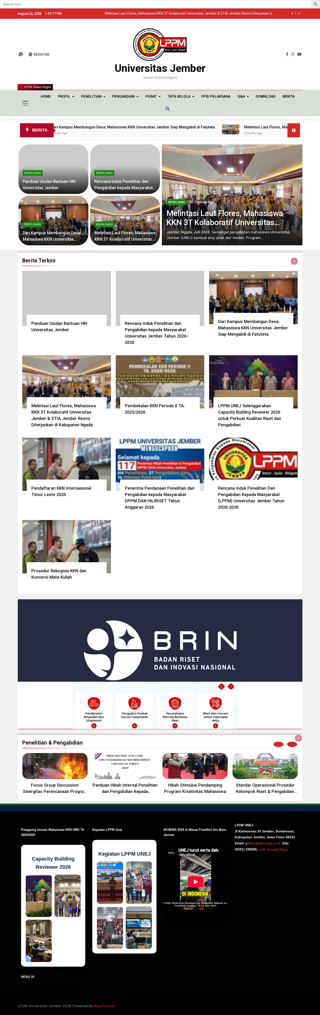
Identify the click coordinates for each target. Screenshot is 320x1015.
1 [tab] (278, 744)
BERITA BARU (176, 213)
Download (265, 96)
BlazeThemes (104, 1006)
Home (46, 96)
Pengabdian (123, 96)
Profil (64, 96)
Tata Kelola (178, 96)
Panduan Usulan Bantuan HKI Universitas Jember (234, 13)
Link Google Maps (273, 849)
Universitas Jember (160, 68)
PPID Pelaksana (216, 96)
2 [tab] (292, 744)
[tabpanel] (55, 775)
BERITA (289, 96)
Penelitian (91, 96)
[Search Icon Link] (168, 109)
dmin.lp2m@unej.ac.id (263, 843)
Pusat (151, 96)
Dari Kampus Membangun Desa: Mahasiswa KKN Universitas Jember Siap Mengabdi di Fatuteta (253, 328)
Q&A (241, 96)
